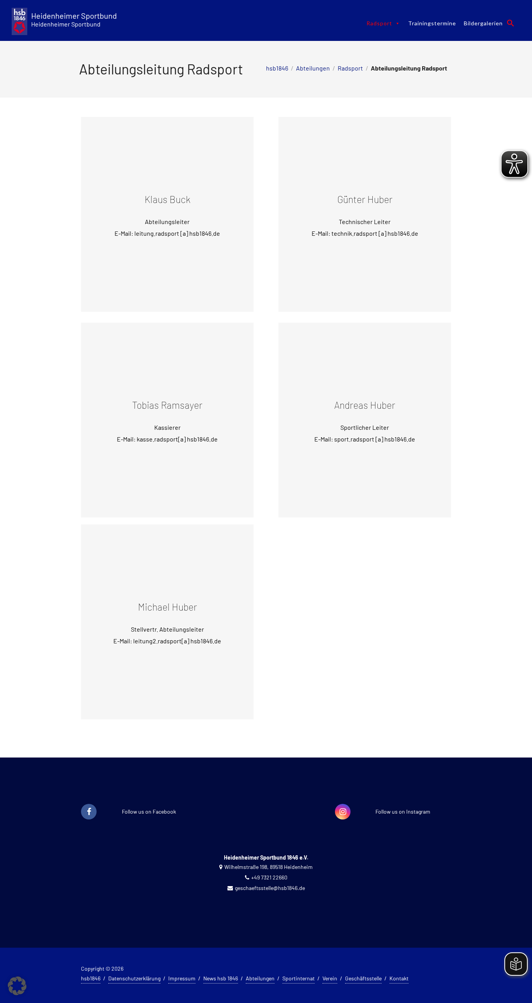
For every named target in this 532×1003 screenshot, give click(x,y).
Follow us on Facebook (149, 811)
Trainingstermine (432, 23)
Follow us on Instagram (402, 811)
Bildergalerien (483, 23)
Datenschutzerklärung (134, 978)
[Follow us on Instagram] (343, 812)
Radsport (379, 23)
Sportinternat (298, 978)
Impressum (182, 978)
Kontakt (399, 978)
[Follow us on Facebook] (89, 812)
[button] (510, 23)
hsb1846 (277, 68)
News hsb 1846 (220, 978)
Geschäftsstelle (363, 978)
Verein (329, 978)
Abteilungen (313, 68)
